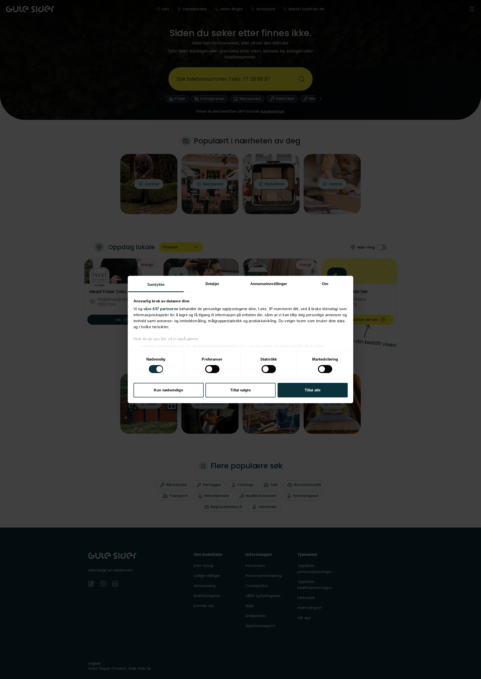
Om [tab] (325, 284)
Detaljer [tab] (212, 284)
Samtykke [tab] (156, 284)
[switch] (212, 369)
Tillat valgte (240, 390)
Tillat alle (312, 390)
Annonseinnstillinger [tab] (268, 284)
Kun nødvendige (168, 390)
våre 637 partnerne (161, 309)
